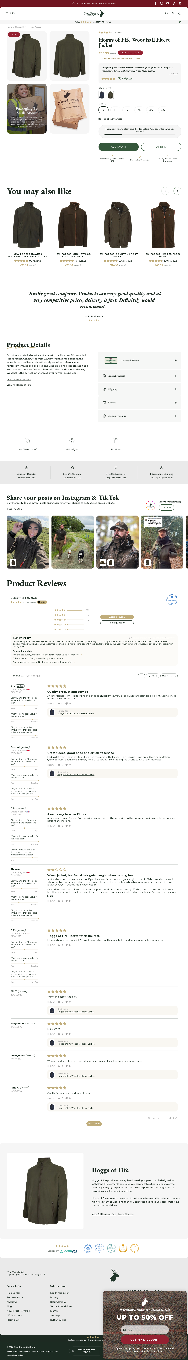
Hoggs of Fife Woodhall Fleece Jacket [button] (75, 713)
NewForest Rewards (18, 1310)
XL (139, 110)
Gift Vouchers (14, 1315)
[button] (105, 32)
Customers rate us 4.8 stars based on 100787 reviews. (94, 1340)
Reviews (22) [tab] (18, 676)
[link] (28, 224)
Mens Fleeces (35, 27)
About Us (12, 1301)
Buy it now (161, 146)
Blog (9, 1306)
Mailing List (13, 1319)
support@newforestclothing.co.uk (26, 1274)
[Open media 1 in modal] (27, 56)
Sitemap (55, 1315)
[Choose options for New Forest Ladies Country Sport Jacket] (13, 562)
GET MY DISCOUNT (144, 1339)
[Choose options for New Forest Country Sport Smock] (110, 562)
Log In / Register (59, 1292)
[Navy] (102, 95)
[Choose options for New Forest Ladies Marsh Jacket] (147, 562)
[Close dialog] (183, 1294)
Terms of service (37, 1351)
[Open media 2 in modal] (70, 56)
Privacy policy (24, 1351)
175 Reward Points (116, 59)
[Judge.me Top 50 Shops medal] (123, 1248)
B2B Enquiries (58, 1319)
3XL (163, 110)
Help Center (13, 1292)
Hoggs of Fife (20, 27)
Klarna (54, 1310)
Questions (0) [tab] (33, 676)
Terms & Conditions (61, 1306)
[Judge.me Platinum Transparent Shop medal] (111, 1248)
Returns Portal (15, 1297)
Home (9, 27)
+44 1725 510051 (15, 1272)
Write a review (117, 616)
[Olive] (110, 95)
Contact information (15, 1355)
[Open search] (141, 675)
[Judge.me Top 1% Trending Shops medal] (134, 1248)
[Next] (173, 542)
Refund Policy (58, 1301)
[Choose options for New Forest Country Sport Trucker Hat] (103, 562)
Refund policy (12, 1351)
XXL (151, 110)
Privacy (54, 1297)
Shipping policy (52, 1351)
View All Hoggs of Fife (104, 1214)
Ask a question (117, 622)
